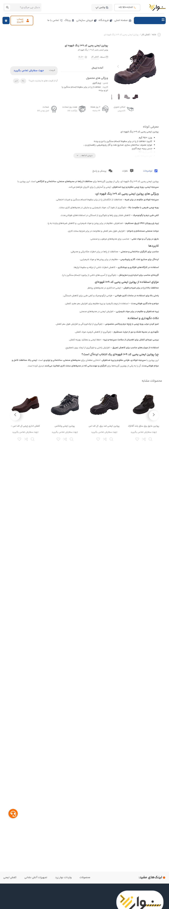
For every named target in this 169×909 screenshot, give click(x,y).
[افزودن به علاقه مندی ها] (137, 438)
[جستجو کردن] (7, 7)
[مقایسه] (144, 438)
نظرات (125, 171)
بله (23, 80)
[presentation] (118, 67)
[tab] (150, 171)
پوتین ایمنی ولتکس (65, 426)
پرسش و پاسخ (99, 171)
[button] (163, 19)
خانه (154, 34)
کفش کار (145, 34)
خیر (16, 80)
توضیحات (148, 171)
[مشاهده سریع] (150, 438)
